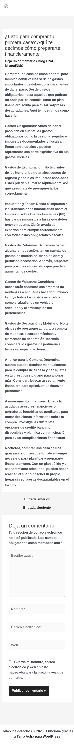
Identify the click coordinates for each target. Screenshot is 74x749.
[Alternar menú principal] (65, 8)
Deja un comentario (20, 61)
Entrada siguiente (37, 507)
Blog (41, 61)
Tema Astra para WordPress (38, 736)
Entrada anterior (37, 499)
